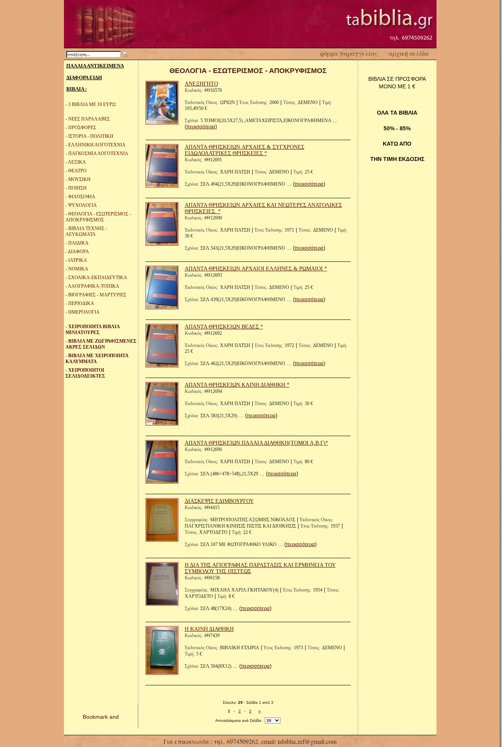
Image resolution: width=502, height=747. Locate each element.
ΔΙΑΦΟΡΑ (78, 251)
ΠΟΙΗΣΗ (77, 188)
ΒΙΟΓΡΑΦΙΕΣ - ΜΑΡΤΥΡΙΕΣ (97, 295)
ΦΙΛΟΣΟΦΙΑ (81, 196)
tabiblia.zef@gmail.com (307, 741)
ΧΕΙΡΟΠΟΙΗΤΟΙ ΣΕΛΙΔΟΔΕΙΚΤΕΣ (85, 373)
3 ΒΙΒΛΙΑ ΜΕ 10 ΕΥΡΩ (92, 104)
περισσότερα (200, 127)
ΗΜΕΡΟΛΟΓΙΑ (84, 312)
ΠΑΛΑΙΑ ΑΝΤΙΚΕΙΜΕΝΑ (95, 66)
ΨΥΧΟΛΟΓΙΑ (82, 205)
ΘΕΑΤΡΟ (77, 171)
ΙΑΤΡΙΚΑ (77, 260)
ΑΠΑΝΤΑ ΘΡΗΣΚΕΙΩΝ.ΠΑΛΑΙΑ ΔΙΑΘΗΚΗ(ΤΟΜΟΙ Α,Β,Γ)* (256, 443)
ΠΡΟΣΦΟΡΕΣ (82, 127)
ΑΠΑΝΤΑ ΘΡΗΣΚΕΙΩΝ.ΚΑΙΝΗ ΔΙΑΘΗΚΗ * (237, 385)
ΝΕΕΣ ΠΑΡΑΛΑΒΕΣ (89, 119)
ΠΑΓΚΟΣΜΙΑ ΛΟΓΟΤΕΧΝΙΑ (98, 153)
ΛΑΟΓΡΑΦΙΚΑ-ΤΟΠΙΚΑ (93, 286)
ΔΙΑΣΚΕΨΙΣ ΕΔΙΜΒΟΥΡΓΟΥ (219, 501)
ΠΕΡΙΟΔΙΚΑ (81, 303)
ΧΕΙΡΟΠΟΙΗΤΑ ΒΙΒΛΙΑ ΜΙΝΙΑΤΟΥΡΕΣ (92, 329)
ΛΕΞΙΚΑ (77, 162)
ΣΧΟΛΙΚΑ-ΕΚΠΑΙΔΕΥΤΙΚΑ (97, 277)
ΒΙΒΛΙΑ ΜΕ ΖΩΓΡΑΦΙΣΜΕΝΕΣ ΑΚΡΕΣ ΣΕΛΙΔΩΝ (100, 344)
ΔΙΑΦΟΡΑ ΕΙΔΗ (84, 77)
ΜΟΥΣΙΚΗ (79, 179)
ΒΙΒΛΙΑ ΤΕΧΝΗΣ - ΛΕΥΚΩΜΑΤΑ (86, 231)
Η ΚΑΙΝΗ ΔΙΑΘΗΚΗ (209, 629)
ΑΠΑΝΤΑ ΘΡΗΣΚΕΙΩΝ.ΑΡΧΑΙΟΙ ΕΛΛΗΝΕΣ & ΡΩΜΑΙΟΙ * (256, 269)
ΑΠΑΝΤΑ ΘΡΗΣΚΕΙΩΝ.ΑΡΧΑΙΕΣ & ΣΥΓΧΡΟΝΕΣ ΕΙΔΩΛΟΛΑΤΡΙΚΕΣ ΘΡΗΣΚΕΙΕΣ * (244, 150)
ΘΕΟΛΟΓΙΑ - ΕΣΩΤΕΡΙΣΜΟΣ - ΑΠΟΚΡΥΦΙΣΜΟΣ (98, 217)
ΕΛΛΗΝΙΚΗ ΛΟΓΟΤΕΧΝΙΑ (97, 145)
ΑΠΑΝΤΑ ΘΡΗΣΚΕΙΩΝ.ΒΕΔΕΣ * (224, 327)
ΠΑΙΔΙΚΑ (78, 243)
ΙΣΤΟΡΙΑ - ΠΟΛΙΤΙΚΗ (90, 136)
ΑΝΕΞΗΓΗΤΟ (201, 84)
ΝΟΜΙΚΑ (78, 269)
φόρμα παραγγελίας (348, 53)
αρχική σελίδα (409, 53)
